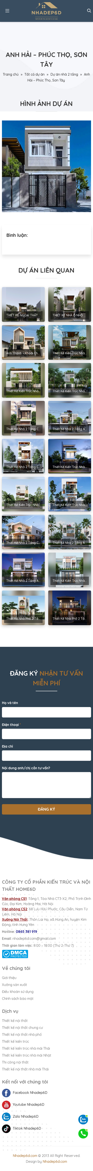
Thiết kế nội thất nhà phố (22, 1034)
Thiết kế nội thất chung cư (22, 1027)
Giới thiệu (9, 978)
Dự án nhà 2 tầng (64, 74)
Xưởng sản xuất (14, 984)
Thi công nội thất (15, 1062)
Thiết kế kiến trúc (15, 1041)
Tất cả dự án (34, 74)
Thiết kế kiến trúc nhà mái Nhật (26, 1055)
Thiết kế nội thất (15, 1020)
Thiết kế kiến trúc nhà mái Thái (26, 1048)
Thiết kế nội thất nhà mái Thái (25, 1069)
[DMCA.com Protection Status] (46, 954)
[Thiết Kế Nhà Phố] (46, 11)
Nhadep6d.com (25, 1155)
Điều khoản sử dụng (18, 991)
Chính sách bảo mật (18, 998)
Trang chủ (11, 74)
